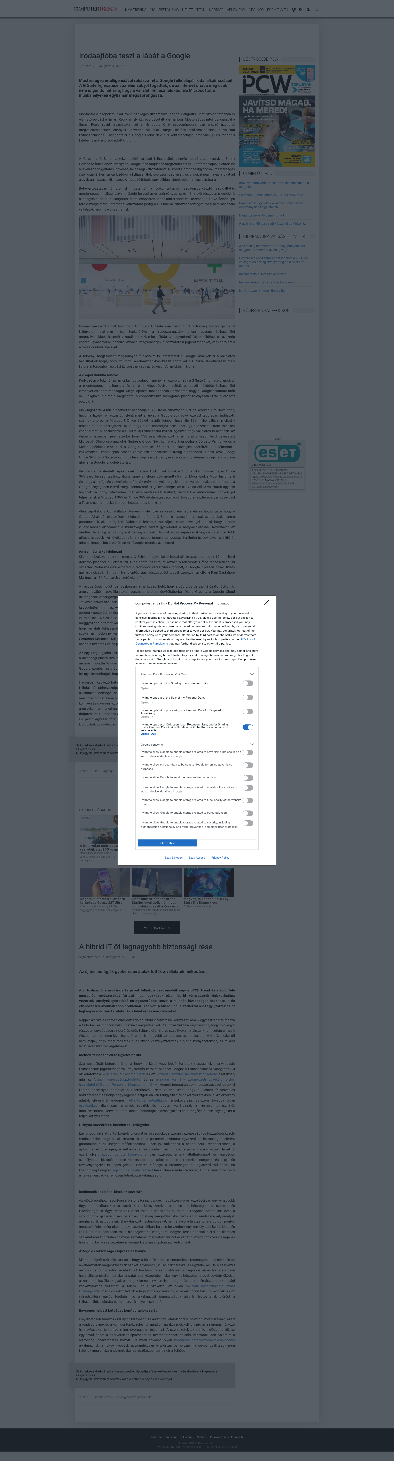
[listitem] (197, 674)
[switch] (248, 683)
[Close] (268, 604)
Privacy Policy (220, 857)
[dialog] (197, 730)
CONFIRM (167, 843)
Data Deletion (174, 857)
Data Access (197, 857)
